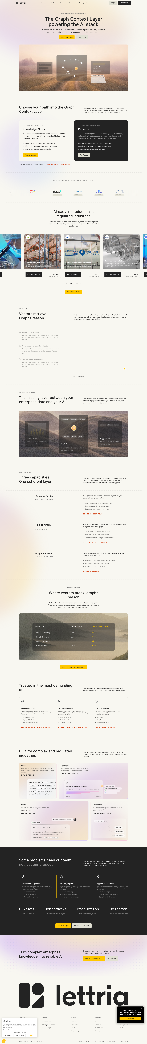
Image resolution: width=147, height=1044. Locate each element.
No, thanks (8, 1035)
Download (130, 1019)
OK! (31, 1035)
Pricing (81, 3)
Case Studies (99, 1028)
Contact (121, 1028)
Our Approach (123, 1025)
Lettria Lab (98, 1025)
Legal (73, 1028)
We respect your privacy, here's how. (11, 1029)
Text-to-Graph (46, 1028)
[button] (44, 3)
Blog (96, 1022)
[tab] (41, 336)
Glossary (97, 1031)
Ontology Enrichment (48, 1025)
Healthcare (74, 1025)
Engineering (75, 1031)
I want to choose (19, 1035)
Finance (73, 1022)
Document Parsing (47, 1022)
